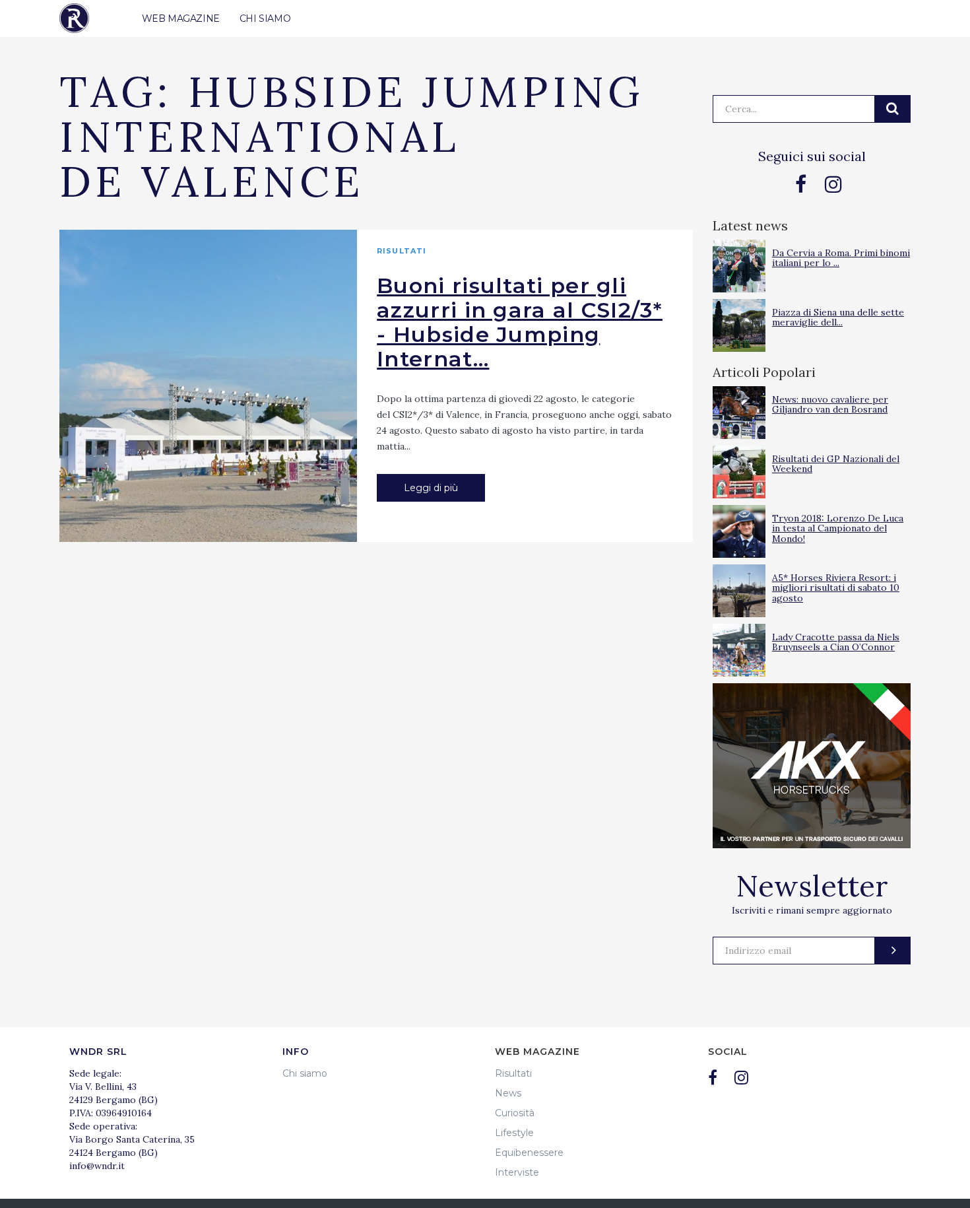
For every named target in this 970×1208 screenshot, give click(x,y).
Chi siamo (304, 1073)
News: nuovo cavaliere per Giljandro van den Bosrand (830, 404)
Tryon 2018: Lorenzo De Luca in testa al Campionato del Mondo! (837, 528)
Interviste (517, 1172)
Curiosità (514, 1113)
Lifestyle (514, 1133)
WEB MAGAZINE (181, 18)
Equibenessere (529, 1152)
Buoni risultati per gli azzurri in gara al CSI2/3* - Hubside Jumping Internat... (520, 322)
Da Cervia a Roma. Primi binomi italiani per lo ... (841, 258)
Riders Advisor (74, 18)
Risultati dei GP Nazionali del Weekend (835, 464)
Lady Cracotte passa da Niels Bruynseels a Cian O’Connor (835, 642)
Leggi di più (431, 488)
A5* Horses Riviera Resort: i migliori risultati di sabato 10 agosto (835, 588)
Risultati (401, 250)
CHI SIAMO (265, 18)
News (508, 1093)
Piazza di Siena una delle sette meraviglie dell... (838, 317)
